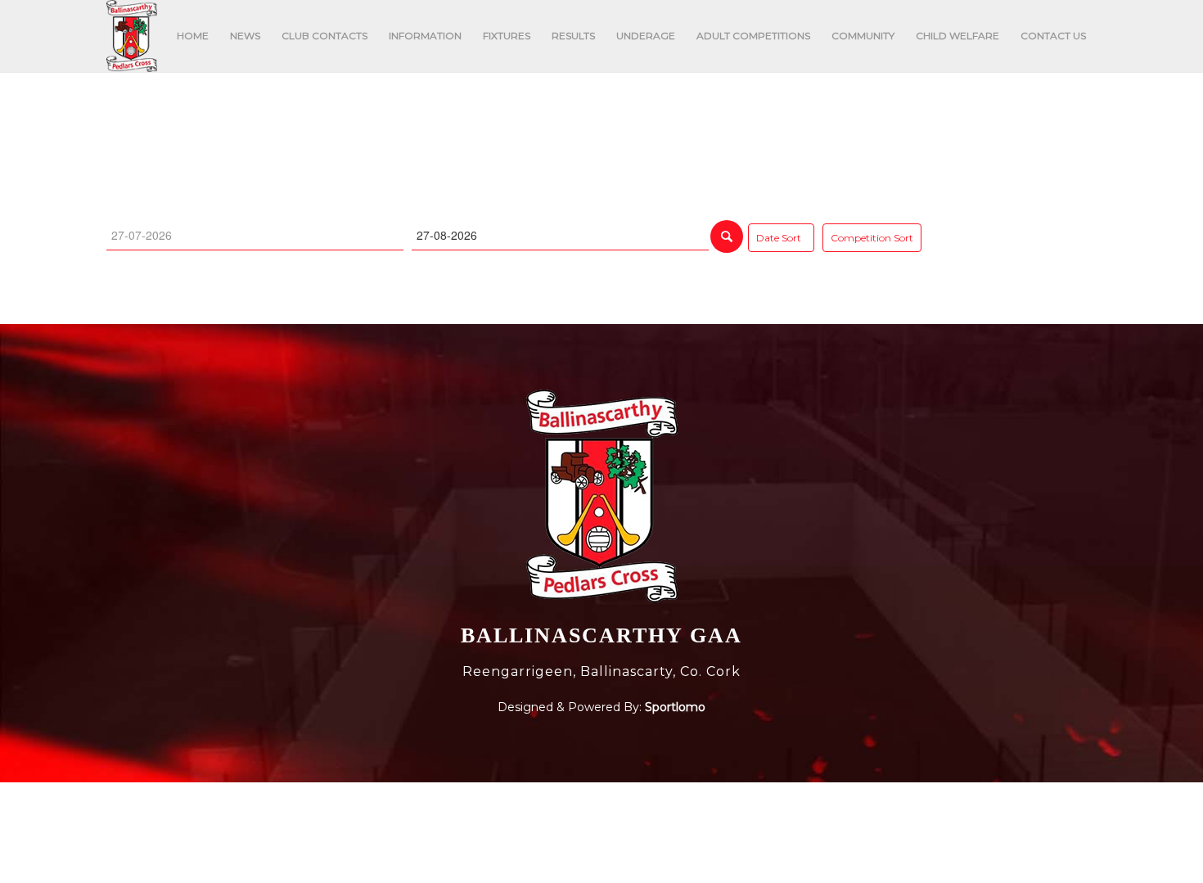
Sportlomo (675, 707)
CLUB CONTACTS (324, 35)
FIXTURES (506, 35)
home (336, 117)
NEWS (245, 35)
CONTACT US (1053, 35)
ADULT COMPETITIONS (753, 35)
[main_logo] (131, 36)
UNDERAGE (645, 35)
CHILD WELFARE (957, 35)
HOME (193, 35)
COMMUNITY (862, 35)
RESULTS (573, 35)
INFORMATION (425, 35)
